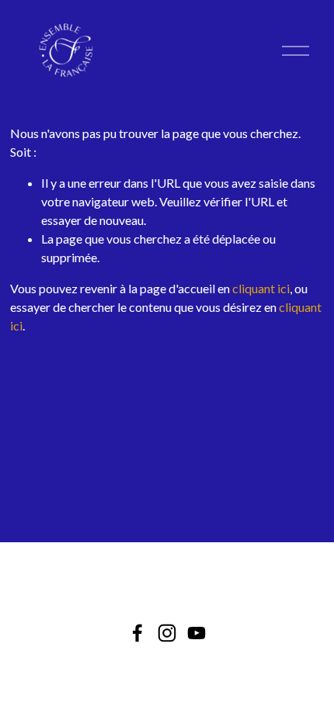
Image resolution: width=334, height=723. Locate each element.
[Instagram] (167, 633)
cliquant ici (261, 288)
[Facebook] (137, 633)
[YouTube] (196, 633)
